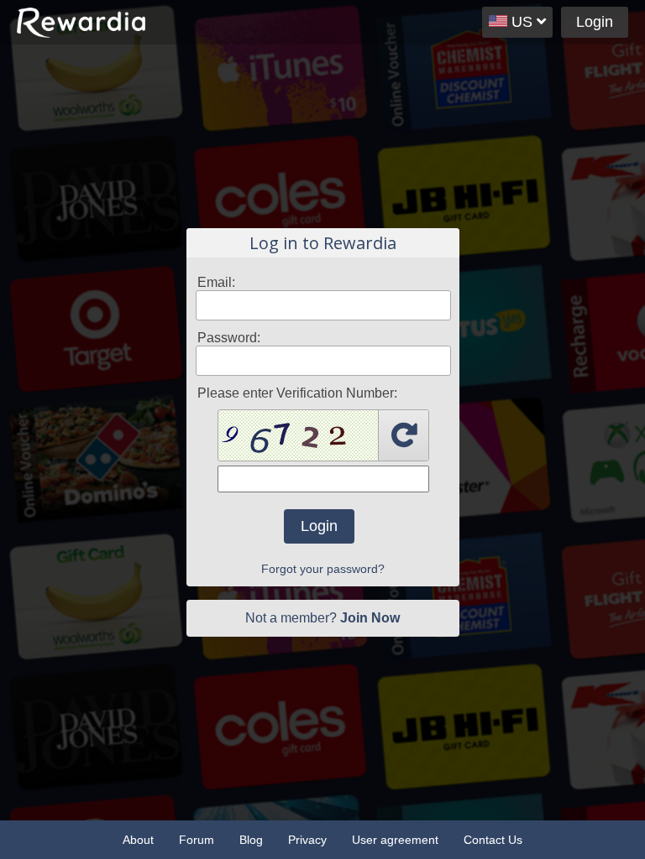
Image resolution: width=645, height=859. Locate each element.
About (138, 839)
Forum (196, 839)
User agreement (395, 839)
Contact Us (493, 839)
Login (594, 21)
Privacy (307, 839)
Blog (251, 839)
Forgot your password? (323, 568)
